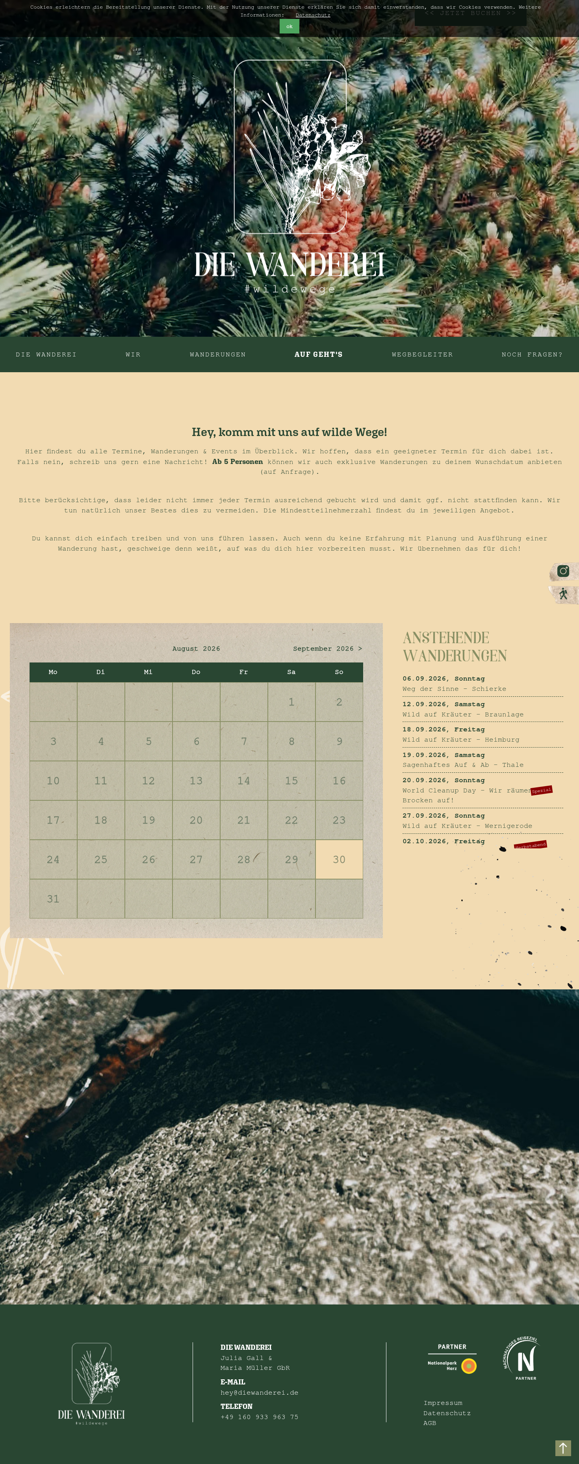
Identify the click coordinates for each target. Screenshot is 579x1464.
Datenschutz (313, 15)
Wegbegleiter (422, 354)
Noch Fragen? (532, 354)
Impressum (442, 1402)
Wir (133, 354)
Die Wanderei (46, 354)
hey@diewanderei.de (260, 1392)
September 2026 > (327, 648)
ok (289, 26)
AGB (429, 1422)
